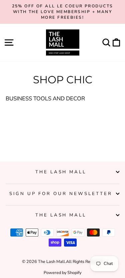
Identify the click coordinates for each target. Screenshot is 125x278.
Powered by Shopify (62, 272)
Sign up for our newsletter (60, 194)
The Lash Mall (61, 172)
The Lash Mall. (52, 261)
